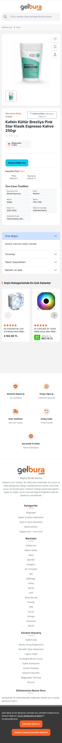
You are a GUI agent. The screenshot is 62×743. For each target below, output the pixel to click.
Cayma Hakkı (31, 654)
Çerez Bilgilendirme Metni (29, 716)
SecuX (31, 611)
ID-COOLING (31, 569)
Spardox (31, 559)
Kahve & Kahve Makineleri (31, 517)
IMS (31, 573)
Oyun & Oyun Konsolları (31, 522)
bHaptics (31, 564)
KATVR (31, 588)
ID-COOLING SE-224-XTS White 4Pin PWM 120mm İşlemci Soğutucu (15, 330)
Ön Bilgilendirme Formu (31, 658)
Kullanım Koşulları (31, 672)
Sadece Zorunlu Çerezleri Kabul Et (31, 732)
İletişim (31, 682)
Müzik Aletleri (31, 526)
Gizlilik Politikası (31, 668)
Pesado (31, 602)
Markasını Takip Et (43, 115)
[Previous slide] (7, 315)
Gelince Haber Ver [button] (17, 163)
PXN (31, 606)
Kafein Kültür (31, 550)
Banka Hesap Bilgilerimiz (31, 644)
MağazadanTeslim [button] (16, 144)
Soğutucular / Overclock (31, 531)
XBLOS (31, 625)
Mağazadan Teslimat (31, 677)
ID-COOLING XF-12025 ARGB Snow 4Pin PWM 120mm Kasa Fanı (45, 330)
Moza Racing (31, 597)
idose (31, 555)
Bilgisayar (31, 512)
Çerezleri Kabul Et (31, 724)
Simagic (31, 616)
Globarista (31, 545)
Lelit (31, 592)
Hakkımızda (31, 639)
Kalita (31, 583)
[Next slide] (54, 315)
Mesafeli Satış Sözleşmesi (31, 649)
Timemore (31, 621)
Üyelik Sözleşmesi (31, 663)
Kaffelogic (31, 578)
